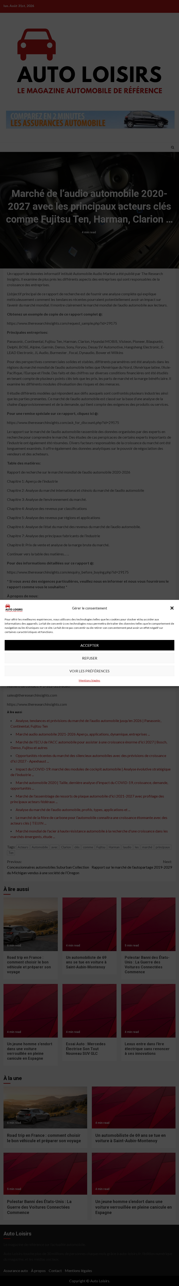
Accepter (89, 645)
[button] (172, 608)
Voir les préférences (89, 671)
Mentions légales (89, 680)
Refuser (89, 658)
